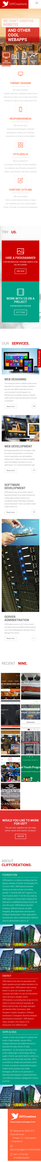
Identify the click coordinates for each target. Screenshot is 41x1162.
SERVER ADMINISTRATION (16, 618)
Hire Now (20, 271)
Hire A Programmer (20, 258)
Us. (14, 232)
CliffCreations (18, 4)
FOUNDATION (9, 874)
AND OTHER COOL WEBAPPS (19, 35)
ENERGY (6, 975)
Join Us (20, 836)
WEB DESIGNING (15, 379)
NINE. (22, 663)
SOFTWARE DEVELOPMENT (15, 486)
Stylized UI (20, 154)
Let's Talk (20, 312)
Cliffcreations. (17, 865)
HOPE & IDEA (9, 1032)
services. (20, 343)
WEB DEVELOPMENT (18, 446)
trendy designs (20, 83)
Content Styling (20, 189)
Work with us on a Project (20, 300)
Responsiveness (20, 118)
